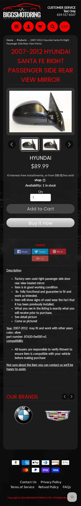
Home (9, 40)
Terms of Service (22, 487)
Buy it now (40, 223)
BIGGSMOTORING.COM (39, 497)
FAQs (67, 487)
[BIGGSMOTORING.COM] (21, 11)
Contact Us (28, 482)
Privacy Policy (51, 482)
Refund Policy (48, 487)
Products (22, 40)
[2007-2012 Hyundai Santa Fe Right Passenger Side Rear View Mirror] (29, 145)
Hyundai (40, 158)
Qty (40, 191)
